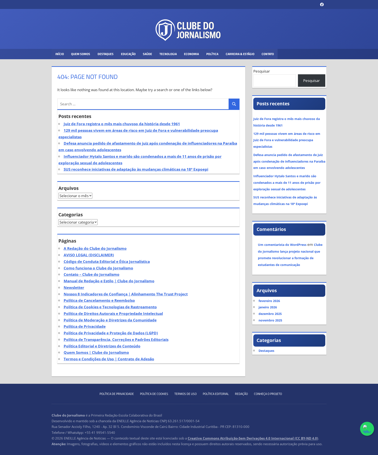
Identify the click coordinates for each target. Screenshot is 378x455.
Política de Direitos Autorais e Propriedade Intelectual (113, 313)
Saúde (147, 54)
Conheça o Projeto (268, 393)
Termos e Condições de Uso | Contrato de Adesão (109, 358)
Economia (191, 54)
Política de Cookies (154, 393)
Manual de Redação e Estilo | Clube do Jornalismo (109, 280)
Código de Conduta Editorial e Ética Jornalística (107, 261)
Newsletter (74, 287)
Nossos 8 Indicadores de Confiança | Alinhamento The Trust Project (126, 294)
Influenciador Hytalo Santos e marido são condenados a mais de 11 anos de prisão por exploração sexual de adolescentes (286, 182)
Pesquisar (261, 71)
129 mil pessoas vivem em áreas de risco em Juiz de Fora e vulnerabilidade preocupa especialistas (286, 140)
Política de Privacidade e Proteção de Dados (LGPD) (111, 332)
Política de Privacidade (85, 326)
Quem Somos (80, 54)
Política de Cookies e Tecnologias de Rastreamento (110, 306)
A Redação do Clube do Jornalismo (95, 248)
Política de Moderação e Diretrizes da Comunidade (110, 320)
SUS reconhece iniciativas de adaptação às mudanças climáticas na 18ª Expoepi (136, 169)
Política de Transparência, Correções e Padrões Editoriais (116, 339)
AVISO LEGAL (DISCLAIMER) (89, 254)
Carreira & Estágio (240, 54)
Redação (241, 393)
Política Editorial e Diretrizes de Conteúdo (102, 346)
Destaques (106, 54)
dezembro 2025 (270, 314)
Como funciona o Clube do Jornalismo (98, 268)
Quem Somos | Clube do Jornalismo (96, 352)
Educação (128, 54)
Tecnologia (168, 54)
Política (212, 54)
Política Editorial (216, 393)
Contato (268, 54)
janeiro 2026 (268, 307)
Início (59, 54)
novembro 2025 (270, 320)
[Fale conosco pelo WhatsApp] (367, 428)
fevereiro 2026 (269, 301)
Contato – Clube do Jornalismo (91, 274)
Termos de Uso (185, 393)
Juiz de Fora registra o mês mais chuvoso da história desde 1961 (122, 123)
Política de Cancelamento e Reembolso (99, 300)
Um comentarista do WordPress (282, 245)
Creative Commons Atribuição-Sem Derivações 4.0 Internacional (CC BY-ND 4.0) (253, 438)
